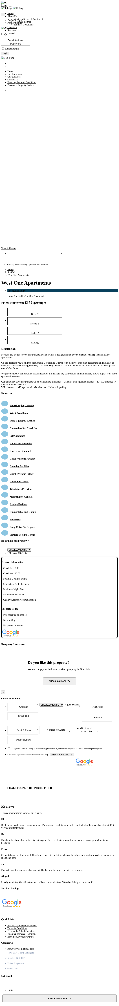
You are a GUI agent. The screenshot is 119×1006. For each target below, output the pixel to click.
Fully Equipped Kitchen (22, 420)
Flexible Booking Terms (22, 534)
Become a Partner (22, 21)
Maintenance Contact (21, 496)
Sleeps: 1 (34, 323)
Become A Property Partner (20, 936)
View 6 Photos (8, 248)
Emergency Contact (20, 451)
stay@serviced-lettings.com (20, 948)
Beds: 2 (35, 314)
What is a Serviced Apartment (28, 19)
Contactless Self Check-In (23, 428)
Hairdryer (15, 519)
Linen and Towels (19, 481)
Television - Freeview (21, 489)
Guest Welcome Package (22, 458)
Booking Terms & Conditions (21, 934)
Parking (35, 342)
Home (10, 269)
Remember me (12, 48)
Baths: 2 (35, 333)
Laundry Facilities (19, 466)
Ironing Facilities (18, 504)
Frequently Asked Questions (21, 931)
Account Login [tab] (14, 20)
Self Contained (17, 436)
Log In (5, 53)
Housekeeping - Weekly (22, 405)
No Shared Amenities (21, 443)
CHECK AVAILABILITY (19, 550)
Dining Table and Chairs (23, 512)
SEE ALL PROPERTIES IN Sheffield (29, 787)
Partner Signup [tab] (14, 22)
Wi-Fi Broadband (19, 413)
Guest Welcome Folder (21, 474)
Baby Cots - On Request (22, 527)
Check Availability (16, 290)
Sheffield (11, 272)
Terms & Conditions (23, 24)
